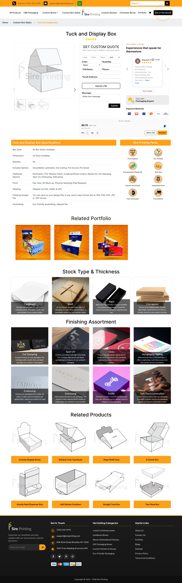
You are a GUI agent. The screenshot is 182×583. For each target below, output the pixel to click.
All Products (16, 12)
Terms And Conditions (145, 558)
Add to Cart (150, 133)
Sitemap (139, 549)
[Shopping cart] (150, 12)
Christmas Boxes (128, 12)
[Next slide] (168, 69)
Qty (82, 133)
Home (5, 22)
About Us (139, 530)
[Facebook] (53, 556)
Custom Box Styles (72, 12)
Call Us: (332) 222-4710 (28, 3)
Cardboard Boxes (100, 535)
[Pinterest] (66, 556)
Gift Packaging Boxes (102, 544)
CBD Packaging (31, 12)
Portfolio (142, 12)
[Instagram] (72, 556)
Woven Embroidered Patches (106, 540)
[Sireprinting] (91, 13)
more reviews (147, 91)
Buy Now (162, 133)
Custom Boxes (49, 12)
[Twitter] (59, 556)
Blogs (137, 544)
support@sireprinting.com (60, 3)
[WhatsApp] (80, 4)
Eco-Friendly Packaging (103, 553)
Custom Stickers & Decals (104, 549)
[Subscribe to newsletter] (42, 547)
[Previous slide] (127, 69)
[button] (75, 90)
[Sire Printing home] (20, 526)
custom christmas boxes (104, 530)
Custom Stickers (109, 12)
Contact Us (140, 535)
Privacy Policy (141, 553)
